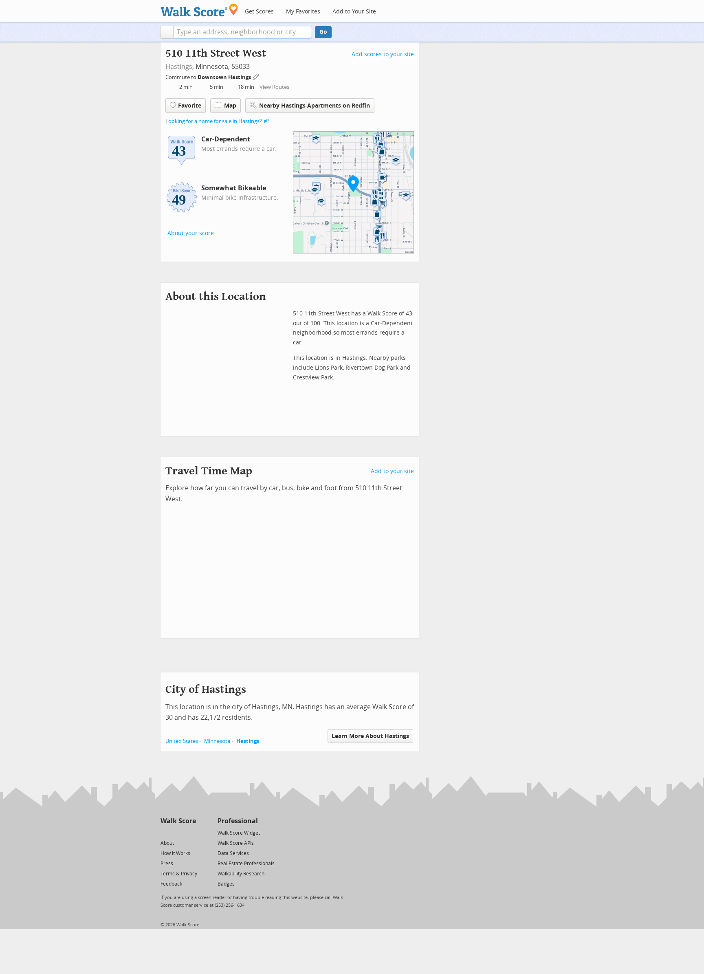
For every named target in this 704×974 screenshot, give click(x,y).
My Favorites (303, 11)
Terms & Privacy (179, 874)
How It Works (175, 853)
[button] (167, 32)
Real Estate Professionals (246, 863)
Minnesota (217, 741)
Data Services (233, 853)
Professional (238, 821)
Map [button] (230, 105)
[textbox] (242, 32)
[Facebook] (178, 832)
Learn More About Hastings (370, 736)
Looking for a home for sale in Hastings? (213, 121)
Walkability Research (241, 874)
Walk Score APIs (236, 843)
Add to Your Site (354, 11)
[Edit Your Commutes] (256, 76)
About (167, 843)
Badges (226, 884)
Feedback (171, 884)
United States (181, 741)
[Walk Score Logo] (199, 10)
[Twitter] (165, 832)
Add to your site (392, 471)
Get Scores (259, 11)
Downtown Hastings (225, 77)
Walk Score (178, 821)
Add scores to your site (383, 54)
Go (323, 32)
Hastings (178, 67)
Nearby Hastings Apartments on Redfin (314, 105)
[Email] (190, 832)
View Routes (274, 87)
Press (167, 863)
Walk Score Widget (239, 833)
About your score (190, 233)
